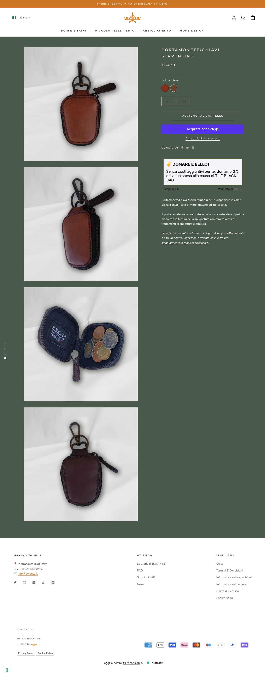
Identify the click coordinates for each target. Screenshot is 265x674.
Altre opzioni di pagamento (203, 138)
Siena (165, 88)
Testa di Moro (173, 88)
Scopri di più (171, 189)
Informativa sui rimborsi (231, 584)
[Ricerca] (243, 17)
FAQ (140, 571)
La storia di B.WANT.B (151, 564)
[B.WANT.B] (132, 17)
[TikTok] (43, 582)
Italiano (23, 629)
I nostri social (225, 598)
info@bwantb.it (28, 574)
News (141, 584)
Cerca (219, 564)
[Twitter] (187, 147)
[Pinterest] (193, 147)
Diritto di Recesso (227, 591)
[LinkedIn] (53, 582)
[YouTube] (34, 582)
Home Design (192, 30)
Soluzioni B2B (146, 577)
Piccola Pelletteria (114, 30)
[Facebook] (182, 147)
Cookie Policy (45, 653)
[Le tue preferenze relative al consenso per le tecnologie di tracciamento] (7, 670)
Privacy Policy (26, 653)
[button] (21, 17)
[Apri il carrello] (253, 17)
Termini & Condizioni (229, 571)
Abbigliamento (157, 30)
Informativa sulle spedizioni (234, 577)
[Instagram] (24, 582)
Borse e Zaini (73, 30)
